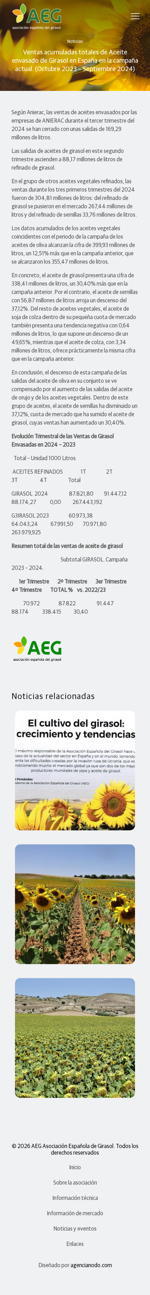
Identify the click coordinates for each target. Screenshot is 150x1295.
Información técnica (75, 1198)
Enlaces (75, 1244)
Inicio (75, 1167)
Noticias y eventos (75, 1229)
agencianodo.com (91, 1265)
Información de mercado (75, 1213)
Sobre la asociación (75, 1183)
